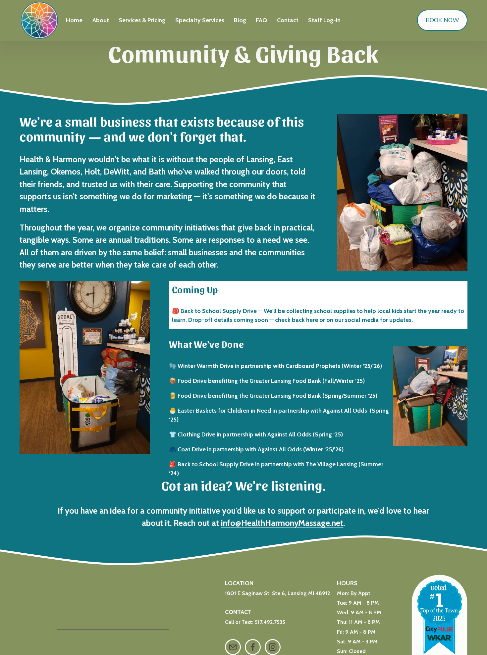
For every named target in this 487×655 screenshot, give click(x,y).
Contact (287, 20)
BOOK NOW (442, 20)
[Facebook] (253, 647)
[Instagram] (273, 647)
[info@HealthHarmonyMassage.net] (233, 647)
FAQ (261, 20)
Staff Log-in (324, 20)
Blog (240, 20)
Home (74, 20)
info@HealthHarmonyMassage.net (282, 523)
